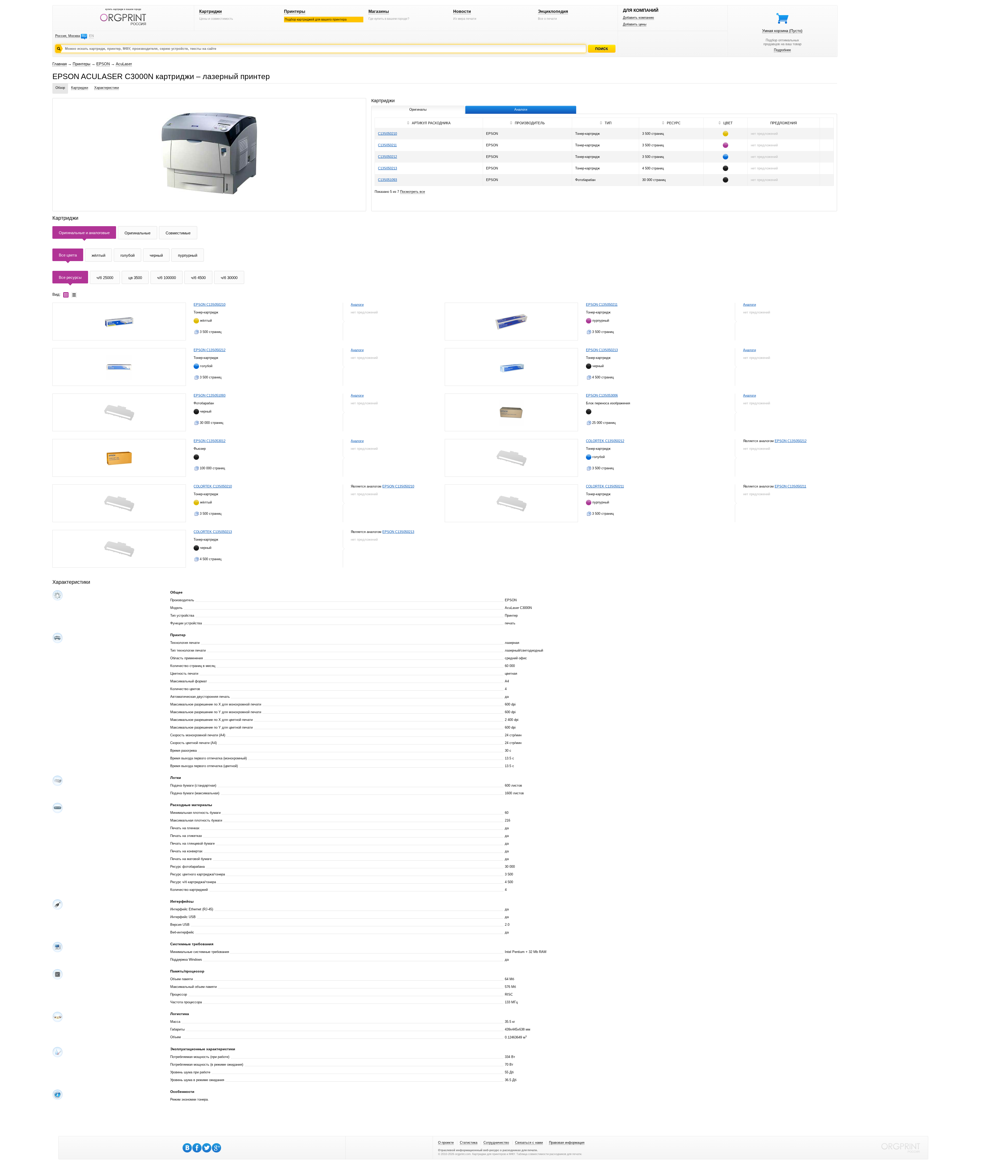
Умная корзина (782, 30)
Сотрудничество (496, 1142)
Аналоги (357, 305)
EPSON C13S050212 (209, 350)
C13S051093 (387, 180)
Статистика (468, 1142)
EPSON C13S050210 (209, 305)
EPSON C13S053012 (209, 441)
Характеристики (106, 88)
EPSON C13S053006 (602, 395)
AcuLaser (124, 64)
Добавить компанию (638, 18)
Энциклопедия (553, 11)
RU (84, 36)
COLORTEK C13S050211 (605, 486)
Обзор (60, 88)
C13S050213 (387, 168)
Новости (462, 11)
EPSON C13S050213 (602, 350)
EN (91, 36)
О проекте (446, 1142)
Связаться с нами (529, 1142)
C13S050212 (387, 157)
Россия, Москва (67, 36)
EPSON (103, 64)
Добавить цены (634, 24)
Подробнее (782, 50)
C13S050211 (387, 145)
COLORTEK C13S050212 (605, 441)
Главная (59, 64)
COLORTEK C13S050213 (213, 532)
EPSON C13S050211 (602, 305)
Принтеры (294, 11)
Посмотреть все (412, 192)
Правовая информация (566, 1142)
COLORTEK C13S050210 (213, 486)
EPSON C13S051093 (209, 395)
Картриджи (210, 11)
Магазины (378, 11)
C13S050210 (387, 134)
